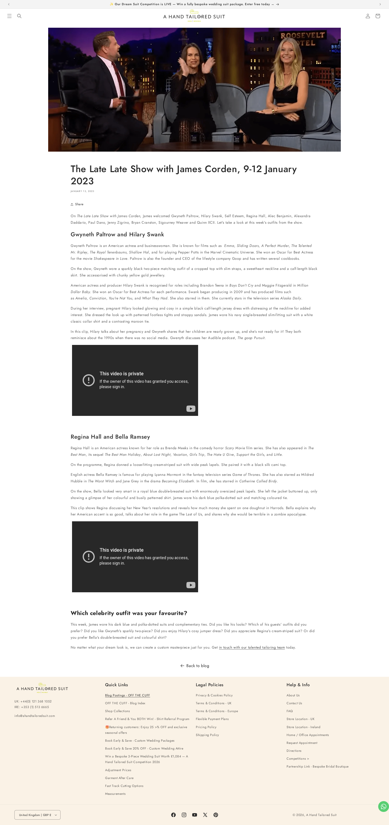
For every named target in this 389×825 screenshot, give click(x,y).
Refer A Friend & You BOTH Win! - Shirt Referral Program (147, 719)
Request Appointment (302, 743)
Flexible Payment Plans (212, 719)
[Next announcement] (380, 4)
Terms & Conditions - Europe (217, 711)
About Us (293, 695)
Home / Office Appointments (308, 735)
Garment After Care (119, 778)
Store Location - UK (300, 719)
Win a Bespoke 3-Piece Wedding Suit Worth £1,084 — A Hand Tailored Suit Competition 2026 (146, 759)
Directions (294, 750)
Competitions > (298, 758)
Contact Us (294, 703)
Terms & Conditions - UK (214, 703)
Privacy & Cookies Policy (214, 695)
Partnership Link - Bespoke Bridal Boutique (317, 766)
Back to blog (197, 666)
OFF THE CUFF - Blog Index (125, 703)
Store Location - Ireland (303, 727)
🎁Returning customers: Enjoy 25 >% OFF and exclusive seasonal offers (146, 730)
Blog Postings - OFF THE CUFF (127, 695)
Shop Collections (117, 711)
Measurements (115, 793)
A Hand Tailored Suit (321, 815)
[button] (9, 16)
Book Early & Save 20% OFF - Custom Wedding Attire (144, 748)
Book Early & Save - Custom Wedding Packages (140, 740)
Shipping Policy (207, 735)
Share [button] (79, 204)
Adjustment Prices (118, 770)
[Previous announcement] (9, 4)
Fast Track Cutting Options (124, 786)
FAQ (290, 711)
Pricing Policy (206, 727)
